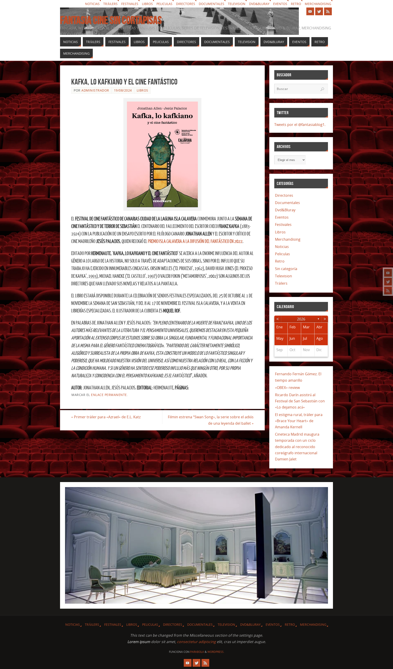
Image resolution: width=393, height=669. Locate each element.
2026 (301, 319)
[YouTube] (388, 273)
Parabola (197, 652)
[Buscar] (322, 89)
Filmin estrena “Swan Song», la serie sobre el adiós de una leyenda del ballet (211, 420)
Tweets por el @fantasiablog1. (299, 124)
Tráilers (110, 4)
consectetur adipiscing (196, 641)
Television (236, 4)
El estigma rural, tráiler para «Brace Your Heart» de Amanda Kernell (298, 420)
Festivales (129, 4)
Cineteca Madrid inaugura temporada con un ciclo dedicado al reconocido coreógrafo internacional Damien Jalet (297, 447)
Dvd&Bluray (259, 4)
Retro (296, 4)
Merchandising (318, 4)
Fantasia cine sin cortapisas (111, 20)
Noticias (92, 4)
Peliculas (164, 4)
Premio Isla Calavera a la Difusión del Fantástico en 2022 (195, 241)
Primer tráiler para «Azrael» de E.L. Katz (106, 416)
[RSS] (388, 290)
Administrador (95, 90)
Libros (147, 4)
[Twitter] (388, 282)
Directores (185, 4)
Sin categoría (286, 268)
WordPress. (215, 652)
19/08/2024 (123, 90)
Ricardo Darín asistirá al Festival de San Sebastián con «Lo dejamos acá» (300, 401)
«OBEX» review (287, 387)
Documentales (211, 4)
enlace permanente (109, 395)
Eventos (280, 4)
